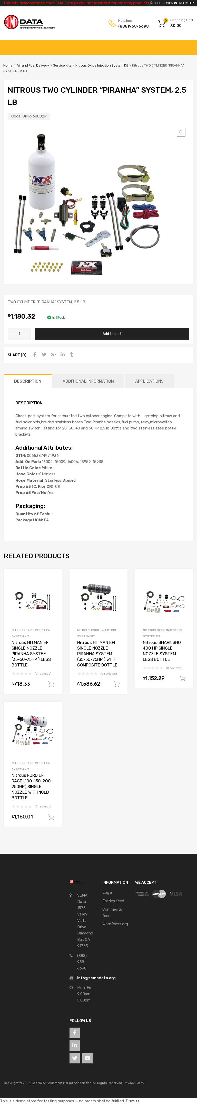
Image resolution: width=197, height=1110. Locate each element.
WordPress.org (115, 924)
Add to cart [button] (51, 684)
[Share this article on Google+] (52, 354)
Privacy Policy (134, 1083)
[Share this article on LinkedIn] (61, 354)
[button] (181, 132)
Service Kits (62, 65)
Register (186, 3)
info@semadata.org (96, 978)
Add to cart (112, 334)
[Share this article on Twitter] (43, 354)
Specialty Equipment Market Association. (62, 1083)
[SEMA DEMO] (29, 28)
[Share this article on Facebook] (34, 354)
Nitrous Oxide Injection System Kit (101, 65)
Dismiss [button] (133, 1101)
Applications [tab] (149, 381)
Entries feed (113, 901)
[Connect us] (75, 1033)
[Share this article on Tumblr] (71, 354)
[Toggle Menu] (190, 45)
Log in (107, 892)
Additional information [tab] (88, 381)
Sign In (171, 3)
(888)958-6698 (130, 26)
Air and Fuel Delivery (33, 65)
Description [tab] (27, 381)
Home (8, 65)
